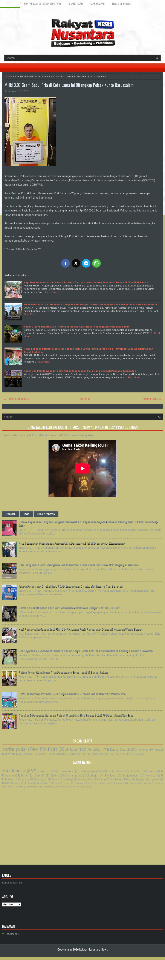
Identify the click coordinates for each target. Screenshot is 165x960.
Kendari (114, 779)
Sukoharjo (91, 775)
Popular (10, 514)
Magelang (23, 779)
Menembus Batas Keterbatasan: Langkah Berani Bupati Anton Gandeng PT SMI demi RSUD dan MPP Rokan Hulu (90, 304)
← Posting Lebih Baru (16, 399)
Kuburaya (7, 779)
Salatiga (44, 782)
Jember (66, 782)
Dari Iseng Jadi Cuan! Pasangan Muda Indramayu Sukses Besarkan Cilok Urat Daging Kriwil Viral (79, 565)
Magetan (132, 782)
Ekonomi (42, 753)
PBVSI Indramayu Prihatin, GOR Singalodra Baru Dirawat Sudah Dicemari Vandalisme (72, 694)
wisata (11, 754)
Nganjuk (154, 779)
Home (9, 76)
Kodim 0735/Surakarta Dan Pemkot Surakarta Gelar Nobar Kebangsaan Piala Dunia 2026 (77, 326)
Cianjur (54, 775)
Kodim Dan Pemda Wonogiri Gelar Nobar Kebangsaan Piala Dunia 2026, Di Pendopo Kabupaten (80, 370)
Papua (5, 782)
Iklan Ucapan (97, 3)
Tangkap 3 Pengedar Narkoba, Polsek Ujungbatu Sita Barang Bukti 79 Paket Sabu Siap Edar (76, 715)
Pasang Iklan (75, 3)
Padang (101, 779)
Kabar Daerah (120, 749)
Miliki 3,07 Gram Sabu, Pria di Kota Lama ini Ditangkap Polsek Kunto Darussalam (70, 85)
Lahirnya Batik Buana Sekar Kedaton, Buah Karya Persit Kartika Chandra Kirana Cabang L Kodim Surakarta (86, 651)
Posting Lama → (152, 399)
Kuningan (151, 775)
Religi (74, 749)
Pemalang (47, 786)
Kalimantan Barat (113, 771)
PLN (85, 753)
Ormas (74, 753)
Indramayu (88, 771)
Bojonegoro (40, 779)
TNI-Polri (48, 749)
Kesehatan (59, 753)
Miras (111, 753)
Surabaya (68, 779)
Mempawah (29, 782)
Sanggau (140, 779)
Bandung (110, 775)
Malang (127, 779)
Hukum (158, 750)
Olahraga (26, 753)
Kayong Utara (85, 779)
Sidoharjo (76, 786)
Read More (50, 292)
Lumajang (119, 782)
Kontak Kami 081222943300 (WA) (42, 3)
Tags (26, 514)
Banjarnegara (130, 775)
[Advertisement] (82, 822)
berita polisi (14, 749)
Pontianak (8, 775)
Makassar (146, 782)
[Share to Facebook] (65, 263)
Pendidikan (94, 749)
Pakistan (19, 786)
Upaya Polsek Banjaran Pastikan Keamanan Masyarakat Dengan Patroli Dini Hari (69, 608)
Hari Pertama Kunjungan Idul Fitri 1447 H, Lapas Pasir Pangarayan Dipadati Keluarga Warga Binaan (80, 629)
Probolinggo (61, 786)
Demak (39, 775)
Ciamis (55, 779)
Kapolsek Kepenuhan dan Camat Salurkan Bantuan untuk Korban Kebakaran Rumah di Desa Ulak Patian (86, 282)
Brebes (55, 782)
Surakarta (66, 771)
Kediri (17, 782)
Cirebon (43, 771)
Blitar (24, 775)
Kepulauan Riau (82, 782)
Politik (122, 753)
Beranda (85, 399)
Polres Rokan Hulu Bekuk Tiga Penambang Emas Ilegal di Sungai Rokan (63, 672)
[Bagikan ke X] (76, 263)
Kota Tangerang (102, 782)
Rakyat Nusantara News (93, 949)
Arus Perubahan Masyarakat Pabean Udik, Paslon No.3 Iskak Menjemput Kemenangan (72, 543)
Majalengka (13, 771)
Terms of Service (121, 3)
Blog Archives (46, 514)
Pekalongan (33, 786)
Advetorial (136, 753)
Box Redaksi (10, 3)
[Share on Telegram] (86, 263)
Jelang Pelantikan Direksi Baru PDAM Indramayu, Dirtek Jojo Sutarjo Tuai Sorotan (70, 586)
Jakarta (152, 771)
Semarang (72, 775)
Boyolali (136, 771)
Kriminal (143, 750)
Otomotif (98, 753)
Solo (86, 786)
